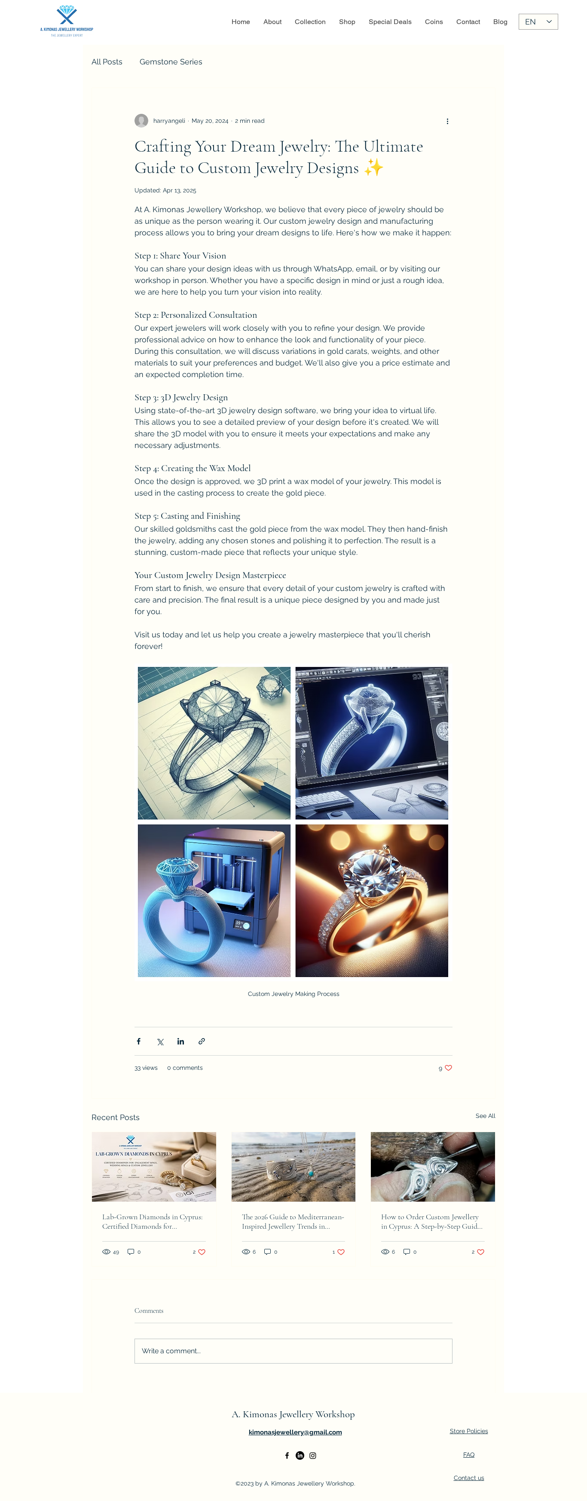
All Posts (107, 61)
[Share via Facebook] (139, 1041)
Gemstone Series (171, 61)
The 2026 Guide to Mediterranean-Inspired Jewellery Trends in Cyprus (293, 1221)
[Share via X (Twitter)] (160, 1041)
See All (485, 1115)
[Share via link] (202, 1041)
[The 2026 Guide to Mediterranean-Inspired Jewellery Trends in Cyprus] (294, 1167)
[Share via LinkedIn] (181, 1041)
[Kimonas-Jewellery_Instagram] (313, 1455)
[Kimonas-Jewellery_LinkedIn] (300, 1455)
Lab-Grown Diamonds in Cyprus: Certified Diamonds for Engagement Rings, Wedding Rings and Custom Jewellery (152, 1221)
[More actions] (447, 121)
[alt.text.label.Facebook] (287, 1455)
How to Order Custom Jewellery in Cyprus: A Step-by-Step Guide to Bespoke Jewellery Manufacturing (430, 1221)
